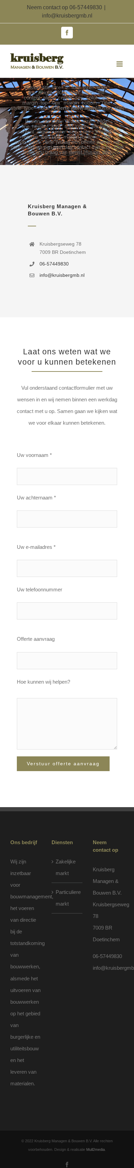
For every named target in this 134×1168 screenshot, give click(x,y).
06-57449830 (85, 7)
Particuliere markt (67, 898)
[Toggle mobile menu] (120, 64)
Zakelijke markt (66, 867)
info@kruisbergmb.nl (67, 16)
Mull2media (95, 1149)
